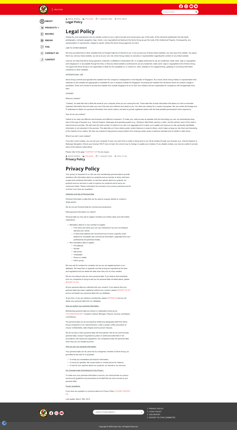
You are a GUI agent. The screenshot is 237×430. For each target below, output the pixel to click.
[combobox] (179, 12)
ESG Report (154, 415)
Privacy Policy (75, 159)
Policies (89, 19)
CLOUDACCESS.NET (74, 314)
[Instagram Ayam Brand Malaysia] (186, 6)
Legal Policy (74, 22)
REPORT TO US (72, 282)
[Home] (43, 413)
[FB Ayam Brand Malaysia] (181, 6)
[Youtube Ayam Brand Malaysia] (191, 6)
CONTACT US (91, 152)
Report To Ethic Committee (162, 417)
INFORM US (112, 298)
